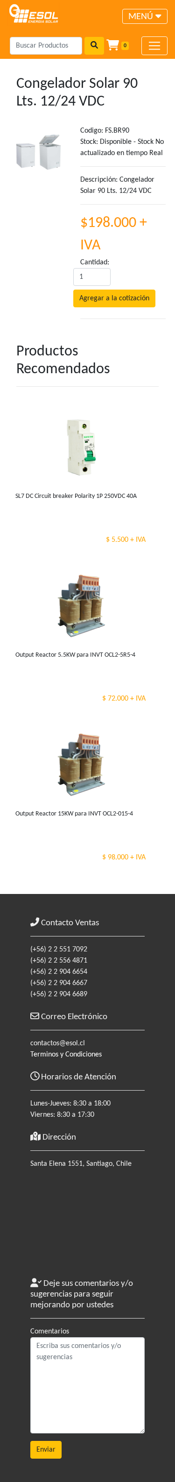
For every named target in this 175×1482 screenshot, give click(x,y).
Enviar (46, 1450)
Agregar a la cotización (114, 298)
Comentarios (49, 1331)
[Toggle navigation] (154, 45)
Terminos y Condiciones (66, 1054)
